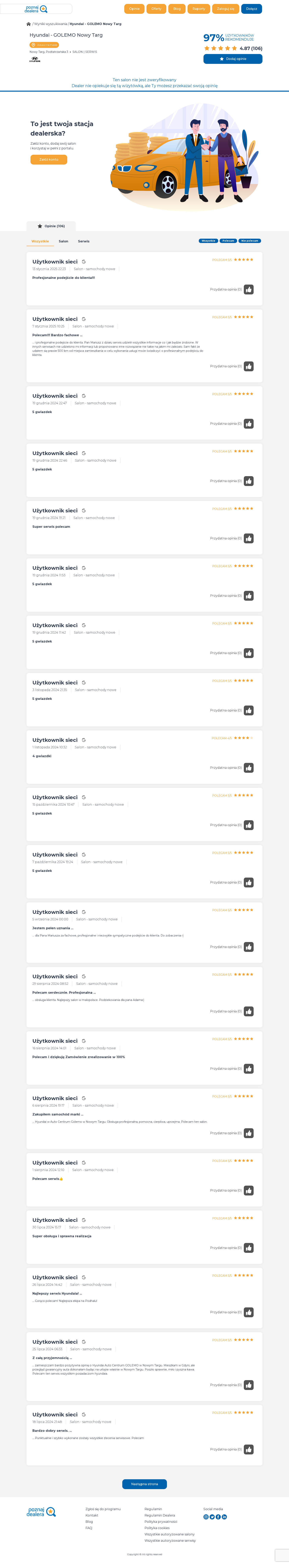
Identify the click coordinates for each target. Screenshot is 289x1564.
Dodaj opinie (236, 59)
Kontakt (92, 1515)
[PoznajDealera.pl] (36, 9)
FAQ (89, 1528)
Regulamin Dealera (159, 1515)
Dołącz (251, 9)
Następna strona (144, 1484)
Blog (177, 9)
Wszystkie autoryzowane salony (169, 1534)
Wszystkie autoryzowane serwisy (170, 1541)
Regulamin (153, 1509)
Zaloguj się (225, 9)
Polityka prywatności (160, 1522)
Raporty (198, 9)
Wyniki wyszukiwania (50, 24)
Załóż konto (48, 159)
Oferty (156, 9)
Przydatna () (226, 289)
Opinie (134, 9)
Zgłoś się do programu (103, 1509)
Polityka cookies (156, 1528)
